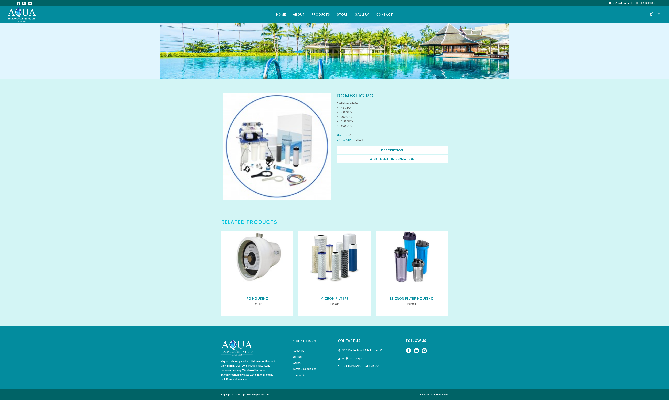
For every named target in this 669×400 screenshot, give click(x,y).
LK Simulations (440, 394)
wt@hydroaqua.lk (623, 3)
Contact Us (299, 374)
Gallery (297, 362)
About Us (298, 350)
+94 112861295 (647, 3)
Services (298, 356)
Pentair (359, 139)
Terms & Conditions (304, 368)
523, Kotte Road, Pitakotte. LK (362, 350)
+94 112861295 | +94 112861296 (361, 366)
